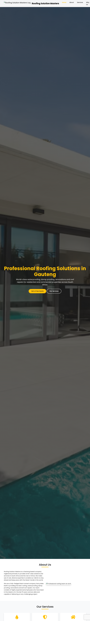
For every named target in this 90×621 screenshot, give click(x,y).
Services (80, 2)
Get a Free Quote (37, 291)
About (71, 2)
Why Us (87, 3)
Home (64, 2)
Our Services (54, 291)
